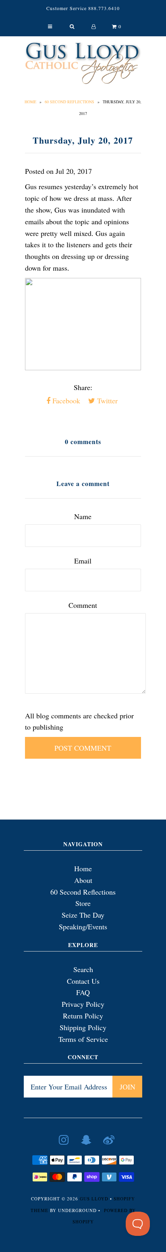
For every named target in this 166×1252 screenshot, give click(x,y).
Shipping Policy (83, 1027)
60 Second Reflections (69, 101)
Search (83, 969)
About (83, 880)
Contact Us (83, 981)
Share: (83, 387)
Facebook (65, 400)
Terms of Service (83, 1039)
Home (30, 101)
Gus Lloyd (94, 1199)
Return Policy (83, 1015)
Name (82, 516)
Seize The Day (83, 915)
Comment (82, 605)
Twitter (106, 400)
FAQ (83, 992)
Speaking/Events (83, 926)
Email (82, 560)
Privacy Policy (83, 1004)
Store (83, 903)
